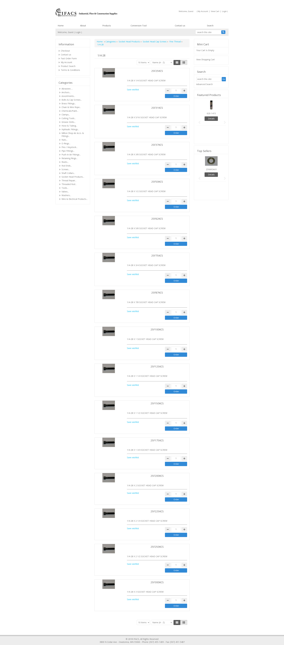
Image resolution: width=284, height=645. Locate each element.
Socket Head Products (129, 41)
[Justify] (183, 62)
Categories (110, 41)
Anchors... (66, 92)
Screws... (66, 169)
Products (106, 25)
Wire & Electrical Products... (75, 199)
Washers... (66, 195)
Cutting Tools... (69, 118)
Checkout (65, 50)
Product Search (68, 66)
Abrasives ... (67, 88)
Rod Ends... (67, 165)
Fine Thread (175, 41)
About (83, 25)
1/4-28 (100, 44)
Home (61, 25)
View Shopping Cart (205, 59)
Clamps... (66, 114)
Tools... (65, 187)
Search (210, 25)
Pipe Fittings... (68, 150)
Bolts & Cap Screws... (72, 99)
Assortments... (68, 96)
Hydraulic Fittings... (70, 129)
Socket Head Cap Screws (155, 41)
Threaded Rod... (69, 184)
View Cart (215, 11)
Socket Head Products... (73, 176)
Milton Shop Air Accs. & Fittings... (73, 134)
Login (224, 11)
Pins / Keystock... (70, 147)
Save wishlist (133, 89)
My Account (203, 11)
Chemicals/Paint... (70, 110)
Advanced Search (204, 84)
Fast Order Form (69, 58)
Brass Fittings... (69, 103)
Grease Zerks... (69, 122)
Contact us (180, 25)
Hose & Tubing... (69, 125)
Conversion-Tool (139, 25)
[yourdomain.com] (97, 12)
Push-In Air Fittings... (71, 154)
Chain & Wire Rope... (71, 107)
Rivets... (65, 162)
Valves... (65, 191)
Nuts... (64, 139)
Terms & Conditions (70, 70)
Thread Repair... (69, 180)
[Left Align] (177, 62)
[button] (198, 121)
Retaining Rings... (70, 158)
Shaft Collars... (68, 173)
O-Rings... (66, 143)
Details (211, 118)
